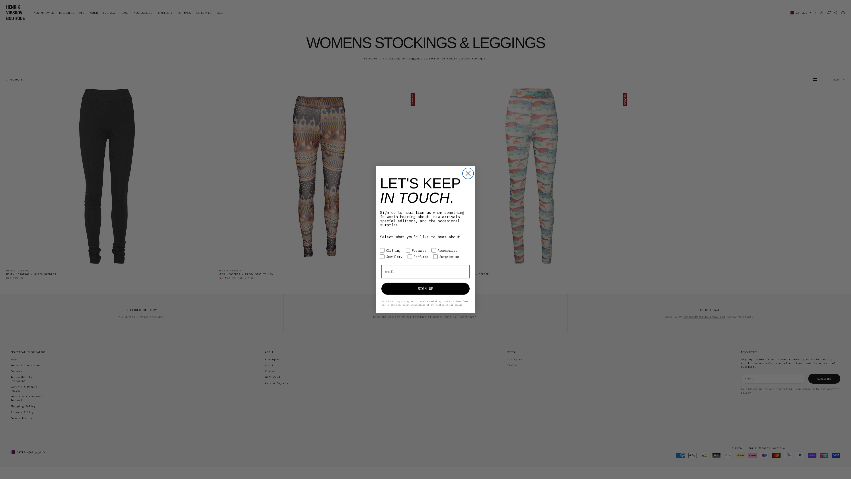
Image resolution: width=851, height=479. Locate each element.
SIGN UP (425, 288)
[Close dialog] (468, 173)
